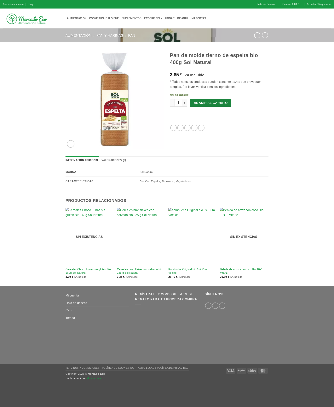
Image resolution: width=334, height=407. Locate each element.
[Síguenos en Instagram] (215, 305)
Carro (69, 310)
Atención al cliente (13, 4)
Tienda (70, 318)
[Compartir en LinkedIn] (201, 128)
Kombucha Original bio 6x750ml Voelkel (187, 271)
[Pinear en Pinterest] (194, 128)
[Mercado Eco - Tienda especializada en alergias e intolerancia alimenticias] (32, 18)
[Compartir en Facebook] (173, 128)
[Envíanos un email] (222, 305)
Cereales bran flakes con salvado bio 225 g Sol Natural (139, 271)
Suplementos (131, 18)
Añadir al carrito (211, 103)
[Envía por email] (187, 128)
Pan (131, 35)
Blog (30, 4)
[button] (292, 4)
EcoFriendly (153, 18)
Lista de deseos (76, 303)
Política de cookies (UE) (118, 368)
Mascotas (199, 18)
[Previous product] (265, 35)
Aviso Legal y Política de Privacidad (163, 368)
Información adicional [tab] (82, 160)
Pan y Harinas (109, 35)
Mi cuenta (72, 295)
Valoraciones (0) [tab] (113, 160)
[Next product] (257, 35)
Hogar (170, 18)
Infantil (183, 18)
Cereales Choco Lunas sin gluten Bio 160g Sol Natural (88, 271)
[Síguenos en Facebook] (208, 305)
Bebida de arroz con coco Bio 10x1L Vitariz (242, 271)
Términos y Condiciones (82, 368)
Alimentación (76, 18)
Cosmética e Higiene (104, 18)
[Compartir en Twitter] (180, 128)
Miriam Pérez (95, 378)
